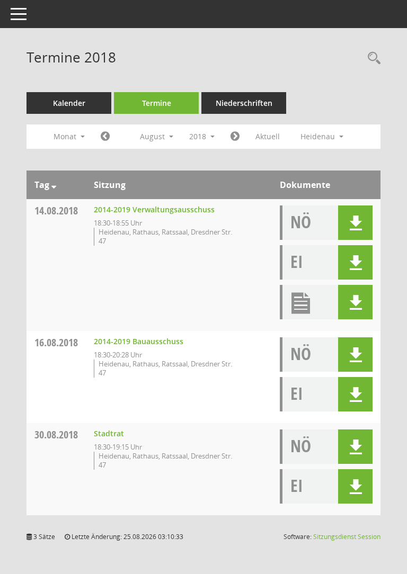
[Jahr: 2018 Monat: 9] (235, 136)
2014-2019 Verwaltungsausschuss (154, 209)
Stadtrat (109, 433)
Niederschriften (244, 103)
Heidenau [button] (318, 136)
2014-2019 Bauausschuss (138, 341)
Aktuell (267, 136)
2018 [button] (198, 136)
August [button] (153, 136)
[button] (355, 222)
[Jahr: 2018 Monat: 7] (105, 136)
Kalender (69, 103)
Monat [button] (66, 136)
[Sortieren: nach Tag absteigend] (53, 185)
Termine (156, 103)
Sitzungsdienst (347, 536)
